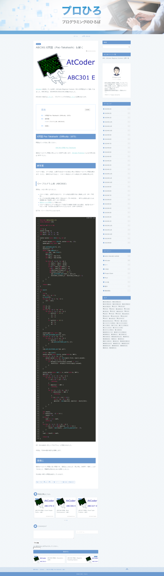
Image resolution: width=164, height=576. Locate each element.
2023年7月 (117, 195)
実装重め (66, 482)
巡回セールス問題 (45, 202)
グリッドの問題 (124, 325)
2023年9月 (117, 186)
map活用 (126, 313)
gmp (105, 313)
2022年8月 (117, 243)
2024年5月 (117, 152)
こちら (50, 97)
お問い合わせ (86, 36)
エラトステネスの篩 (122, 323)
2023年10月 (117, 182)
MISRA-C (106, 316)
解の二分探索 (107, 341)
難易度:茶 (116, 345)
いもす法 (124, 320)
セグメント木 (107, 327)
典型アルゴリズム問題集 (120, 332)
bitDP (46, 482)
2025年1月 (117, 117)
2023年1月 (117, 221)
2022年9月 (117, 238)
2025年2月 (117, 113)
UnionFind (121, 318)
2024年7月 (117, 143)
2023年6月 (117, 199)
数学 (117, 286)
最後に (47, 126)
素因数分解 (107, 338)
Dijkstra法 (120, 311)
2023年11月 (117, 178)
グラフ (115, 325)
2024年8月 (117, 139)
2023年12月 (117, 173)
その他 (117, 282)
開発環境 (117, 290)
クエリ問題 (107, 325)
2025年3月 (117, 109)
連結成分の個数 (125, 341)
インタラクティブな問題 (109, 323)
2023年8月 (117, 191)
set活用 (112, 318)
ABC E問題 (39, 482)
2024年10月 (117, 130)
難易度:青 (72, 482)
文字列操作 (123, 334)
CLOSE (87, 109)
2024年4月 (117, 156)
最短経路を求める (117, 336)
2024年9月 (117, 135)
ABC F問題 (107, 306)
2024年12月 (117, 122)
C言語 (117, 269)
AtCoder (38, 44)
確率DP (126, 336)
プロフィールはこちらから (112, 94)
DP (127, 311)
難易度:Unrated (108, 343)
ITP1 (112, 313)
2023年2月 (117, 217)
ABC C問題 (107, 304)
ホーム (76, 36)
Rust (117, 277)
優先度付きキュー (108, 332)
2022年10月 (117, 234)
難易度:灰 (126, 343)
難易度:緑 (107, 345)
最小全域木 (107, 336)
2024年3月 (117, 161)
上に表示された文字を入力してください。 (46, 546)
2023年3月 (117, 212)
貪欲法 (116, 341)
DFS (113, 311)
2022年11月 (117, 230)
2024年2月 (117, 165)
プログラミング (58, 482)
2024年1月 (117, 169)
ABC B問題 (117, 301)
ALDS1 (122, 306)
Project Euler (117, 273)
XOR (117, 320)
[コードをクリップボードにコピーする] (93, 220)
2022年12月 (117, 225)
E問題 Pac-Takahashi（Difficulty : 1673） (58, 115)
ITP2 (119, 313)
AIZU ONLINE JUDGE (117, 256)
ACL (115, 306)
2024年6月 (117, 148)
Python (124, 316)
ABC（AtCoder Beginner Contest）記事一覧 (115, 58)
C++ (51, 482)
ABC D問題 (117, 304)
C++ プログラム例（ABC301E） (55, 121)
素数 (114, 338)
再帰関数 (107, 334)
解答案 (47, 119)
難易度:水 (117, 343)
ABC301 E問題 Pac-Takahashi (66, 147)
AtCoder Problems (78, 153)
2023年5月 (117, 204)
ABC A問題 (107, 301)
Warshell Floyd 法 (108, 320)
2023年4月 (117, 208)
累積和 (121, 338)
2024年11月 (117, 126)
